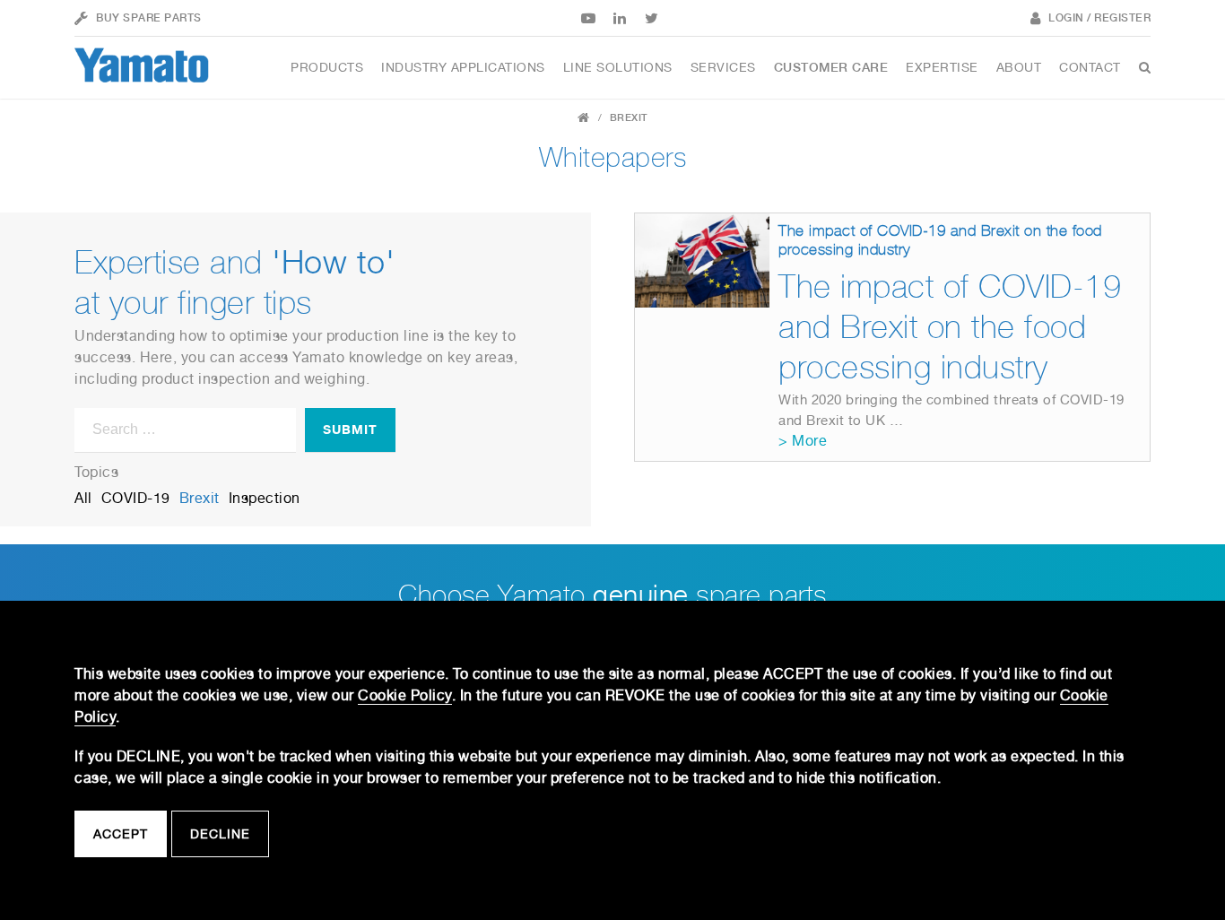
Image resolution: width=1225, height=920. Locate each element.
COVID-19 (135, 498)
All (83, 498)
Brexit (199, 498)
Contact (1090, 67)
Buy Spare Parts (149, 18)
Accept (120, 834)
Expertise (942, 67)
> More (802, 440)
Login (1066, 18)
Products (327, 67)
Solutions (618, 67)
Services (723, 67)
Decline (220, 834)
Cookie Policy (405, 695)
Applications (463, 67)
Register (1122, 18)
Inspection (264, 498)
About (1019, 67)
